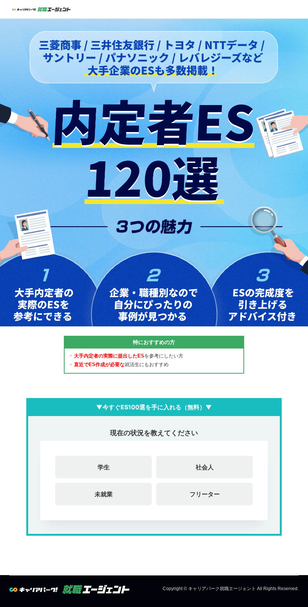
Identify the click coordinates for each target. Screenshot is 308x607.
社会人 (205, 467)
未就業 (104, 494)
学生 (104, 467)
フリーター (205, 494)
